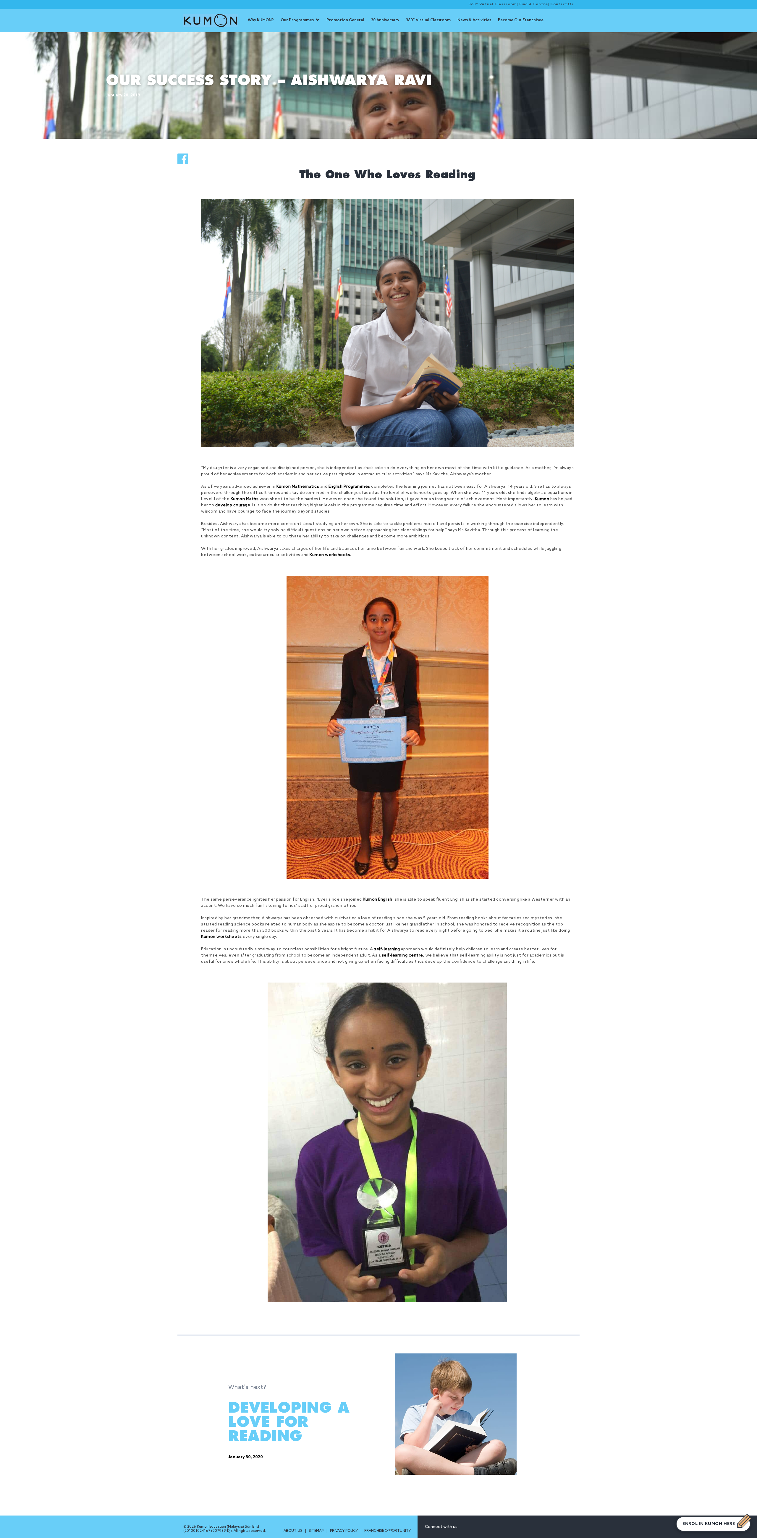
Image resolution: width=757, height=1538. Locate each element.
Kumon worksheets (330, 555)
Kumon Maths (245, 499)
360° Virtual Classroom (492, 4)
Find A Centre (533, 4)
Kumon (542, 499)
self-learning (387, 949)
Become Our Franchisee (521, 20)
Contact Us (562, 4)
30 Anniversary (385, 20)
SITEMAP (316, 1531)
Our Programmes (297, 20)
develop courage (232, 505)
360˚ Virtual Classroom (428, 20)
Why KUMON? (261, 20)
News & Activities (474, 20)
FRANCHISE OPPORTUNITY (387, 1531)
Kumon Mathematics (297, 486)
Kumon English (377, 899)
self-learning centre (402, 955)
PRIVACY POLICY (344, 1531)
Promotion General (345, 20)
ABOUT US (293, 1531)
